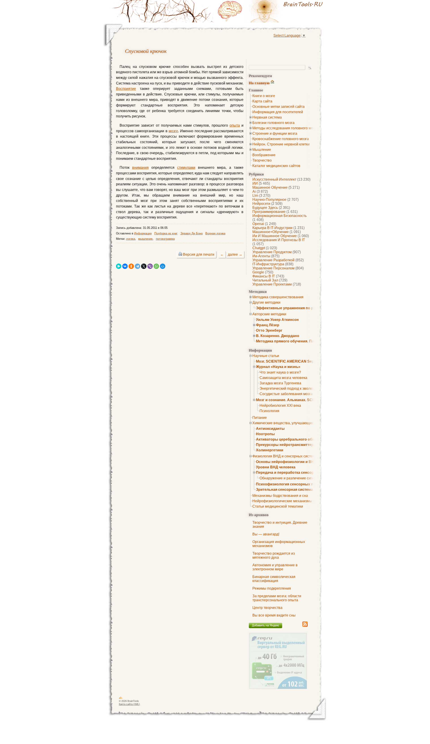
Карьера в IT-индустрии (272, 228)
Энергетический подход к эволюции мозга (294, 388)
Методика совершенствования (277, 297)
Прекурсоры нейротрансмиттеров (287, 445)
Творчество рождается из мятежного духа (273, 555)
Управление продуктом (272, 252)
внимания (140, 167)
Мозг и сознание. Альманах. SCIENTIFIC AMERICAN (302, 400)
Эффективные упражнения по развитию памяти (299, 308)
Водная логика (215, 233)
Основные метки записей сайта (278, 106)
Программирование (269, 212)
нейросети (261, 203)
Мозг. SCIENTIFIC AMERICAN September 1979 (295, 361)
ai (254, 191)
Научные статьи (265, 356)
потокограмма (165, 238)
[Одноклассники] (131, 266)
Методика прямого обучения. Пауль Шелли (294, 341)
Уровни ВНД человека (275, 467)
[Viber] (150, 266)
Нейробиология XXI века (280, 405)
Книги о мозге (263, 96)
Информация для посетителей (277, 112)
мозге (173, 131)
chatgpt (258, 248)
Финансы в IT (263, 276)
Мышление (261, 149)
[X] (143, 266)
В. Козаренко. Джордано (277, 336)
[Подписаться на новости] (305, 626)
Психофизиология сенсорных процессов (293, 484)
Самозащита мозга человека (283, 378)
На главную (259, 83)
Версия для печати (198, 254)
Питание (259, 418)
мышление (145, 238)
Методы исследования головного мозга (285, 128)
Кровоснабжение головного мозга (280, 139)
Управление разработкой (273, 260)
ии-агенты (261, 256)
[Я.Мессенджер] (118, 266)
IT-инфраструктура (268, 264)
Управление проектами (272, 284)
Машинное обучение (270, 187)
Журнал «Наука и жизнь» (278, 367)
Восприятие (126, 89)
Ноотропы (265, 434)
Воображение (263, 155)
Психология (269, 411)
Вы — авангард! (265, 534)
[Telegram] (137, 266)
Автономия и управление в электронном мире (275, 567)
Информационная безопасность (279, 216)
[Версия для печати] (180, 254)
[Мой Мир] (162, 266)
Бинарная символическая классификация (273, 579)
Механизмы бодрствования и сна (280, 495)
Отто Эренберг (269, 330)
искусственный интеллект (274, 179)
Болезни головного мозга (273, 123)
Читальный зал (265, 280)
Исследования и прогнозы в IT (278, 240)
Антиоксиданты (270, 428)
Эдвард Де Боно (191, 233)
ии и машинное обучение (274, 236)
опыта (235, 125)
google (258, 272)
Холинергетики (269, 450)
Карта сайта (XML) (129, 704)
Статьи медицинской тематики (277, 506)
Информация (143, 233)
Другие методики (266, 302)
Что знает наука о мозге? (280, 372)
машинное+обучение (270, 232)
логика (130, 238)
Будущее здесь (265, 208)
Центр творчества (267, 608)
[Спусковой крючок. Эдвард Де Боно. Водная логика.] (271, 11)
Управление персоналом (273, 268)
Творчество (262, 160)
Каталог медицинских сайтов (276, 166)
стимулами (186, 167)
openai (258, 224)
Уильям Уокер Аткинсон (277, 320)
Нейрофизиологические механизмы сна (285, 501)
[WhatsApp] (156, 266)
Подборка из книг (166, 233)
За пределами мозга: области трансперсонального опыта (276, 598)
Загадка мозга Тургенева (280, 383)
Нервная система (267, 117)
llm (255, 195)
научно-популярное (269, 199)
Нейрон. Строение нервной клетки (281, 144)
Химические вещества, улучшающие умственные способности (304, 423)
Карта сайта (262, 101)
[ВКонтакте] (125, 266)
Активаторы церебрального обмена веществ (297, 439)
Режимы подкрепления (271, 588)
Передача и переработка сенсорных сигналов (297, 472)
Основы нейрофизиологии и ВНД (286, 462)
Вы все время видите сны (274, 615)
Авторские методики (269, 314)
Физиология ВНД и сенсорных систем (283, 456)
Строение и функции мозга (274, 133)
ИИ (255, 183)
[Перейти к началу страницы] (121, 698)
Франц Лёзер (267, 325)
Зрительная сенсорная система (284, 489)
